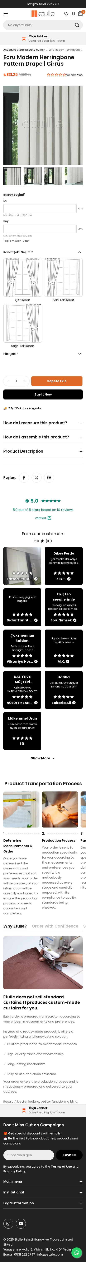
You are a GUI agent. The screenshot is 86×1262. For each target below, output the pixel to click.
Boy (6, 221)
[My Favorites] (66, 13)
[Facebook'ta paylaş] (24, 478)
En (5, 201)
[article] (22, 566)
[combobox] (43, 25)
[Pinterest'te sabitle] (49, 478)
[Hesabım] (73, 13)
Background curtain (32, 49)
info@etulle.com (50, 1254)
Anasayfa (9, 49)
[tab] (15, 927)
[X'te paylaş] (37, 478)
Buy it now (43, 394)
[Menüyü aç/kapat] (5, 13)
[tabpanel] (43, 1020)
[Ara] (77, 25)
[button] (56, 75)
